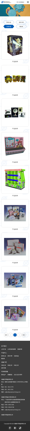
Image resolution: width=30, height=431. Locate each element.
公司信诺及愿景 (12, 349)
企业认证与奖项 (18, 374)
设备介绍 (4, 362)
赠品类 (21, 26)
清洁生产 (3, 374)
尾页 (24, 335)
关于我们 (4, 346)
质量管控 (10, 374)
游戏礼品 (8, 22)
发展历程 (19, 349)
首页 (6, 335)
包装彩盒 (8, 26)
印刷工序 (10, 365)
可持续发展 (4, 371)
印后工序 (16, 365)
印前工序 (3, 365)
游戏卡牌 (21, 22)
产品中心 (4, 353)
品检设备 (3, 368)
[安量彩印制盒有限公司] (6, 2)
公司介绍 (3, 349)
